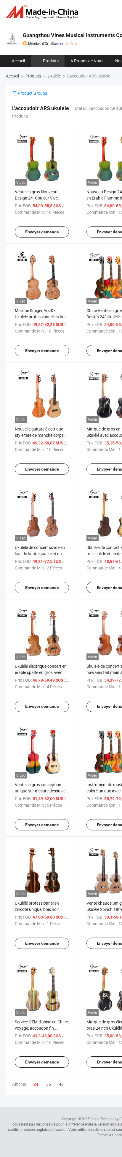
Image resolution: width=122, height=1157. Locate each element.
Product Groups (32, 93)
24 (35, 1084)
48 (61, 1084)
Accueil (18, 61)
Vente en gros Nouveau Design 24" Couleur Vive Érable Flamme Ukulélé (36, 198)
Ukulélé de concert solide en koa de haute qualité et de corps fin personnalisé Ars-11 (41, 554)
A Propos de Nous (86, 61)
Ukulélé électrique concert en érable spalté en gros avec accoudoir (41, 672)
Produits (51, 61)
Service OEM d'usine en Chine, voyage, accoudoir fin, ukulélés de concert (42, 1028)
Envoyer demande (42, 231)
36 (48, 1084)
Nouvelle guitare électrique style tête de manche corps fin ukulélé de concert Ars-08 (40, 435)
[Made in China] (43, 12)
